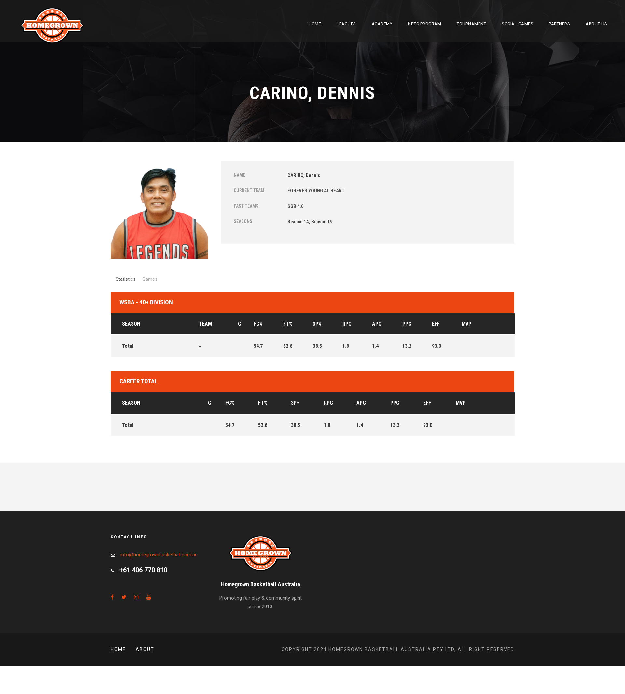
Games (150, 279)
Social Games (517, 23)
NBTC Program (424, 23)
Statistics (126, 279)
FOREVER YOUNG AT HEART (316, 191)
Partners (559, 23)
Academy (382, 23)
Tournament (471, 23)
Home (315, 23)
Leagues (346, 23)
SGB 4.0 (295, 206)
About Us (596, 23)
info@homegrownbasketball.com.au (159, 555)
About (145, 649)
